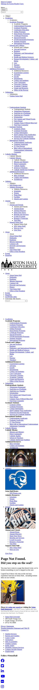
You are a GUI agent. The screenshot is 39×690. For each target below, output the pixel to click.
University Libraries (21, 84)
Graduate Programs (20, 28)
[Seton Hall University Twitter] (3, 666)
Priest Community (20, 164)
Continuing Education (21, 30)
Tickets (16, 193)
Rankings (13, 240)
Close (8, 16)
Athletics (8, 181)
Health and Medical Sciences (24, 57)
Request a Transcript (21, 218)
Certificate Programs (21, 36)
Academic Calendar (20, 86)
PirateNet (8, 255)
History (12, 248)
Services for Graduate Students (24, 138)
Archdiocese (18, 179)
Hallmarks (13, 238)
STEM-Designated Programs (24, 39)
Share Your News (20, 212)
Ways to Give (18, 228)
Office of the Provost (21, 90)
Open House (18, 121)
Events (7, 253)
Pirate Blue (17, 195)
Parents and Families (12, 636)
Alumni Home (19, 209)
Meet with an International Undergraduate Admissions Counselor (23, 150)
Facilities (17, 197)
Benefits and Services (21, 214)
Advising (17, 75)
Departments (18, 78)
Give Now (17, 230)
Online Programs (19, 32)
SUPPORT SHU (11, 297)
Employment (9, 651)
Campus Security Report (13, 649)
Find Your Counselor (21, 125)
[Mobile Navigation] (6, 8)
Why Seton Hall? (20, 226)
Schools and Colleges (17, 45)
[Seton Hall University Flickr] (3, 682)
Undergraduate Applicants (23, 142)
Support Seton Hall (16, 222)
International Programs (21, 43)
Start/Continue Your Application (25, 135)
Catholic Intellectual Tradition (24, 170)
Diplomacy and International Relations (23, 348)
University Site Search (12, 299)
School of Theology (21, 168)
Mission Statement (16, 242)
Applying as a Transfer (21, 115)
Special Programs (20, 38)
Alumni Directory (20, 211)
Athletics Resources (16, 187)
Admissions (9, 92)
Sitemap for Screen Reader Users (12, 4)
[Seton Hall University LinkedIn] (3, 672)
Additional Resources (17, 69)
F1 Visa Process (19, 146)
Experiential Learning (21, 73)
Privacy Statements (7, 626)
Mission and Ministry (21, 162)
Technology (9, 640)
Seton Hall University (12, 617)
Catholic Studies (19, 166)
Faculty (16, 77)
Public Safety (9, 645)
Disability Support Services (14, 647)
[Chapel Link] (20, 466)
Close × (4, 10)
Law (15, 63)
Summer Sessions (20, 41)
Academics (9, 18)
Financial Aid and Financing (23, 136)
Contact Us (5, 630)
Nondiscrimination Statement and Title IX (15, 628)
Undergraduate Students (18, 107)
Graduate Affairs (19, 129)
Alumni (7, 201)
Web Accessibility (11, 642)
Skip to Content (6, 2)
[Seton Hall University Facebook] (3, 661)
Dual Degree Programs (22, 34)
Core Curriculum (19, 82)
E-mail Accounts (19, 216)
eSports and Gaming (21, 199)
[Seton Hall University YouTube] (3, 677)
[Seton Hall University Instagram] (3, 687)
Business (17, 51)
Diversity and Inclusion (17, 246)
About (7, 232)
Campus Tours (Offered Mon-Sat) (25, 123)
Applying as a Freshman (22, 113)
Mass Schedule (19, 175)
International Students (17, 140)
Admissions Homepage (22, 111)
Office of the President (17, 251)
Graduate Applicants (21, 144)
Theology (17, 67)
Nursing (16, 65)
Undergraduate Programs (22, 26)
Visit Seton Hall (15, 249)
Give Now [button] (8, 553)
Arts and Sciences (20, 49)
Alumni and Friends (16, 205)
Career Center (10, 638)
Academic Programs (16, 22)
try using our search (13, 607)
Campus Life (14, 244)
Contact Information (21, 133)
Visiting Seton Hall (16, 96)
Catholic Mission (11, 154)
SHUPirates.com (15, 185)
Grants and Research (21, 88)
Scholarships (18, 117)
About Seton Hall (16, 236)
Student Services (11, 634)
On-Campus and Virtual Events (24, 119)
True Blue (17, 220)
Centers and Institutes (21, 80)
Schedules (17, 191)
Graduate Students (16, 127)
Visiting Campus (11, 644)
